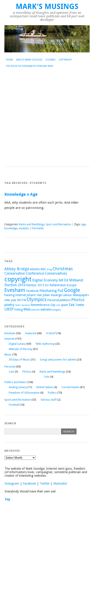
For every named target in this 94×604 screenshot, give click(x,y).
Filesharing (48, 291)
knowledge (10, 228)
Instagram (12, 483)
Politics (52, 392)
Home (9, 59)
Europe (71, 285)
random (25, 305)
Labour (67, 295)
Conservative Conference (24, 273)
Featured (30, 333)
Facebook (32, 291)
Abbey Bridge (16, 268)
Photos (78, 299)
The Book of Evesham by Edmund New (29, 66)
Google (72, 290)
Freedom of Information (24, 392)
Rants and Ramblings (31, 224)
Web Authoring (45, 343)
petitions (65, 300)
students (24, 228)
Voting (18, 309)
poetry (9, 305)
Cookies (50, 59)
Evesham (14, 290)
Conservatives (56, 273)
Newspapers (81, 295)
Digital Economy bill (47, 280)
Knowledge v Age (21, 194)
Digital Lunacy (17, 343)
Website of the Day (20, 349)
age (83, 224)
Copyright (65, 59)
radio (18, 305)
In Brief (51, 333)
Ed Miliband (73, 280)
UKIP (9, 309)
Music (8, 354)
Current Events (70, 387)
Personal (53, 300)
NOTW (21, 300)
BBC (43, 269)
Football (14, 404)
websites (46, 309)
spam (64, 305)
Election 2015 (35, 285)
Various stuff (49, 399)
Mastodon (60, 483)
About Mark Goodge (29, 59)
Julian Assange (52, 295)
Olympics (37, 299)
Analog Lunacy (18, 387)
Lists (46, 376)
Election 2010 (15, 285)
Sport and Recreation (58, 224)
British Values (45, 387)
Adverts (35, 269)
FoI (60, 290)
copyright (17, 279)
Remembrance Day (43, 305)
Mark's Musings (47, 6)
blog (49, 269)
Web (26, 309)
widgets (56, 309)
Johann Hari (34, 295)
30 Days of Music (19, 359)
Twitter (79, 305)
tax (72, 304)
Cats (11, 371)
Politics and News (15, 382)
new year (10, 300)
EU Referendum (55, 285)
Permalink (38, 228)
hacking (9, 295)
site (58, 305)
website (35, 309)
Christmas (62, 268)
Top (7, 499)
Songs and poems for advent (58, 359)
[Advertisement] (47, 117)
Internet (20, 295)
